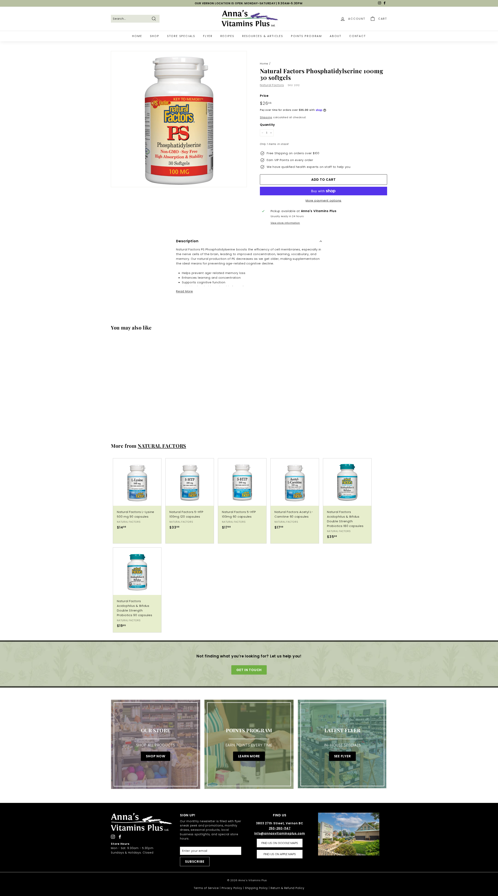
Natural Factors (272, 85)
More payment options (323, 200)
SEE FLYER (342, 756)
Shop (154, 36)
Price (264, 95)
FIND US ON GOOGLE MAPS (279, 843)
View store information (285, 223)
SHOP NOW (155, 756)
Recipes (227, 36)
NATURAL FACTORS (162, 445)
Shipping (266, 117)
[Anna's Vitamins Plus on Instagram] (113, 836)
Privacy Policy (232, 888)
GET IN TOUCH (249, 670)
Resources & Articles (262, 36)
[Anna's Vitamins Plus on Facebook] (120, 836)
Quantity (267, 124)
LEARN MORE (249, 756)
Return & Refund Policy (287, 888)
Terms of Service (206, 888)
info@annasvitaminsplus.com (279, 833)
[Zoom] (179, 119)
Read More (184, 291)
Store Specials (181, 36)
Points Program (306, 36)
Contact (357, 36)
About (335, 36)
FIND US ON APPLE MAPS (280, 854)
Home (137, 36)
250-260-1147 (280, 828)
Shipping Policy (256, 888)
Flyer (208, 36)
